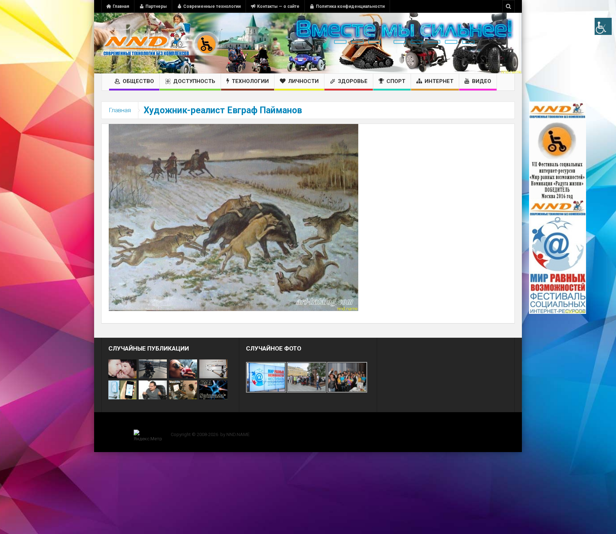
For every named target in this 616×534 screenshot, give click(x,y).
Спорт (395, 81)
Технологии (250, 81)
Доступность (194, 81)
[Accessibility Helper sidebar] (603, 26)
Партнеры (156, 6)
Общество (138, 81)
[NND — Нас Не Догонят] (160, 43)
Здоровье (353, 81)
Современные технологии (212, 6)
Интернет (439, 81)
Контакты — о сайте (278, 6)
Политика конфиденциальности (350, 6)
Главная (121, 6)
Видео (481, 81)
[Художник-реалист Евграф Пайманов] (233, 217)
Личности (303, 81)
